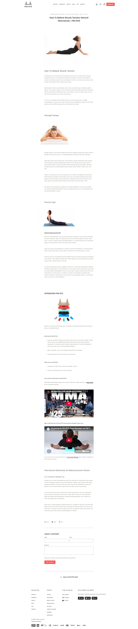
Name (45, 537)
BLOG (73, 4)
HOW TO (69, 4)
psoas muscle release (58, 14)
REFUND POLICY (50, 603)
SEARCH (49, 594)
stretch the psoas (72, 14)
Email (70, 537)
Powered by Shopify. (36, 621)
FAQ (78, 4)
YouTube (66, 600)
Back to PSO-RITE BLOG (70, 577)
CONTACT (82, 4)
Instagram (66, 597)
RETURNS (49, 606)
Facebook (66, 594)
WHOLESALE (50, 615)
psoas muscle (90, 382)
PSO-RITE (55, 4)
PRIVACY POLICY (51, 600)
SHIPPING (49, 612)
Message (46, 545)
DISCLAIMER (50, 597)
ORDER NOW (110, 4)
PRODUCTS (62, 4)
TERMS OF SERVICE (51, 609)
